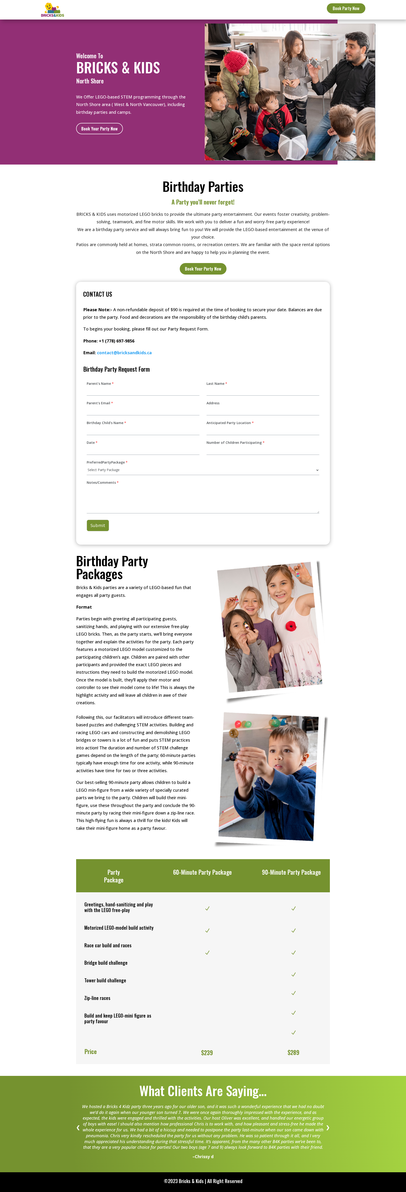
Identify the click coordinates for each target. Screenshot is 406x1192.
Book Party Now (346, 8)
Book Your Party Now (99, 129)
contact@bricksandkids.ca (124, 352)
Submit (97, 525)
